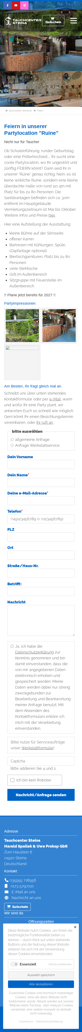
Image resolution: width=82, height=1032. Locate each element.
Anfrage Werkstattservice (37, 445)
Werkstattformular (37, 748)
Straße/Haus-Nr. (23, 566)
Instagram (24, 5)
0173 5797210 (21, 886)
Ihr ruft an (44, 422)
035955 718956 (22, 880)
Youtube (16, 5)
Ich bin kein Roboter (33, 780)
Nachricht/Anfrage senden (41, 795)
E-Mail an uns (22, 892)
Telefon (15, 511)
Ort (10, 547)
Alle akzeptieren (41, 984)
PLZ (10, 529)
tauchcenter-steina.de (20, 110)
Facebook (7, 5)
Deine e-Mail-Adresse (27, 493)
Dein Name (18, 475)
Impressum (26, 1021)
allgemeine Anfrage (32, 439)
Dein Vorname (20, 457)
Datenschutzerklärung (34, 652)
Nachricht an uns (24, 898)
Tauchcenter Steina (23, 20)
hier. (52, 215)
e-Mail (55, 399)
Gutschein (53, 22)
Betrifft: (14, 584)
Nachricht (16, 602)
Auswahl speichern (41, 975)
